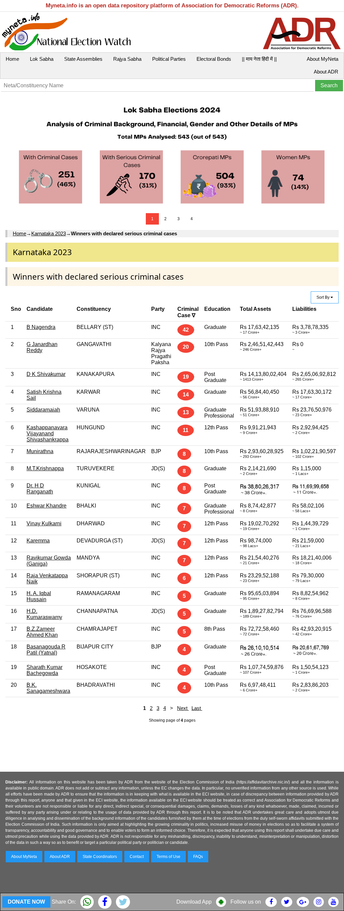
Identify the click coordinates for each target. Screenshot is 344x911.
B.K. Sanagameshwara (48, 688)
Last (196, 708)
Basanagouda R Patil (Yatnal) (46, 650)
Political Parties (169, 59)
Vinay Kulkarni (44, 523)
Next (183, 708)
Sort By (323, 297)
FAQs (198, 856)
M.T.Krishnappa (45, 468)
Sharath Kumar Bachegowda (44, 670)
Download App (194, 902)
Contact (137, 856)
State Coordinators (100, 856)
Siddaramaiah (43, 410)
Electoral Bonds (214, 59)
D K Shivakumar (46, 374)
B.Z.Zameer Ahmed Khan (42, 632)
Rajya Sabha (127, 59)
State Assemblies (83, 59)
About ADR (326, 72)
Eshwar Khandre (47, 506)
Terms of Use (168, 856)
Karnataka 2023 (48, 233)
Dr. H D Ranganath (40, 488)
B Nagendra (41, 327)
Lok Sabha (41, 59)
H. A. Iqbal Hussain (39, 596)
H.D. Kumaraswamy (44, 614)
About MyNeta (322, 59)
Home (12, 59)
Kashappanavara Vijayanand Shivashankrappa (48, 433)
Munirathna (40, 451)
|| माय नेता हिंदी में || (259, 59)
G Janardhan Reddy (42, 347)
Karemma (38, 540)
